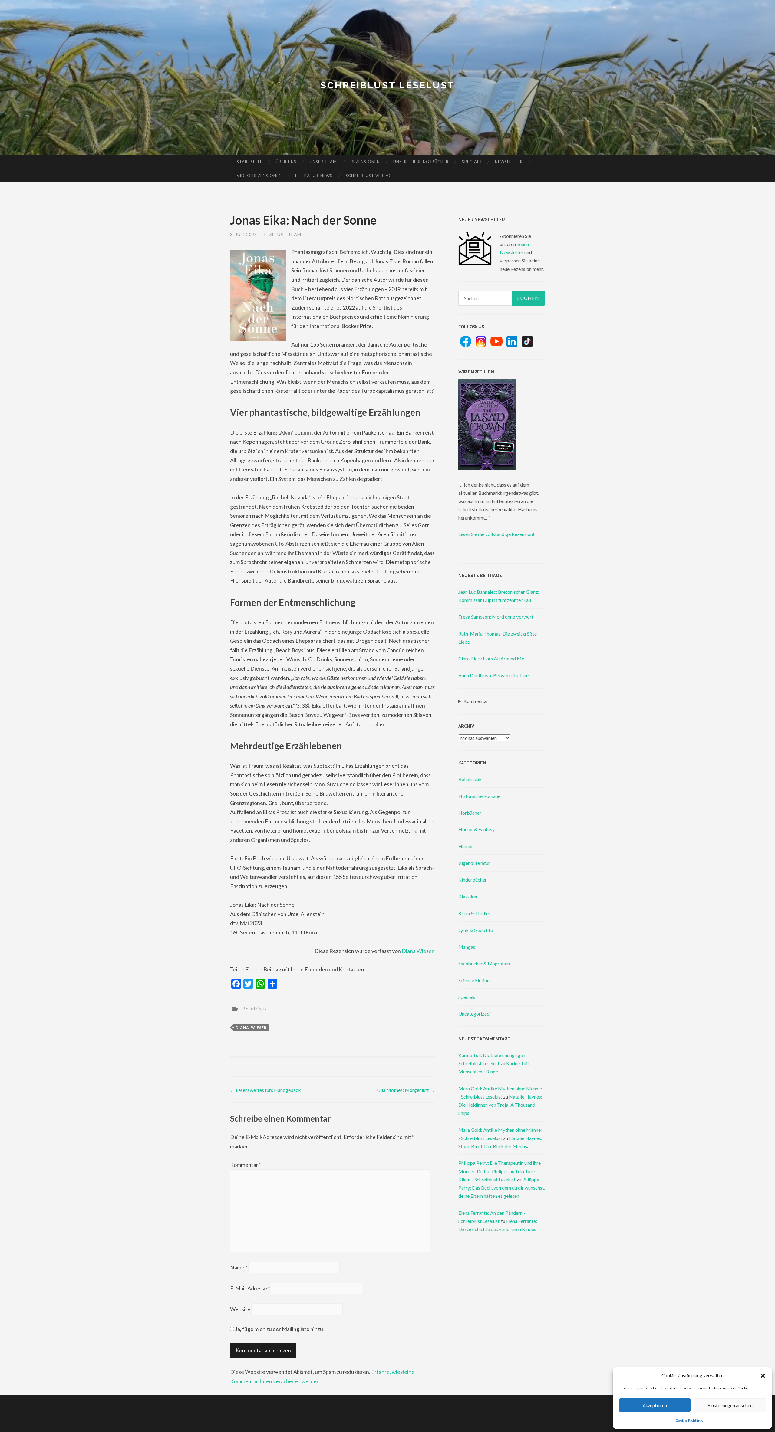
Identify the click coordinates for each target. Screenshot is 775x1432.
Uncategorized (474, 1014)
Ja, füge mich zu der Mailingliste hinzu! (279, 1328)
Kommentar (245, 1164)
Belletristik (255, 1008)
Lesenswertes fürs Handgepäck (265, 1090)
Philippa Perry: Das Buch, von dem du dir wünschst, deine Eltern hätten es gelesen (501, 1188)
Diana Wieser (418, 951)
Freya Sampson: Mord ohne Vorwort (495, 616)
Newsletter (509, 161)
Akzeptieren (655, 1405)
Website (240, 1309)
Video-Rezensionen (259, 175)
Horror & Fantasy (476, 829)
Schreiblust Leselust (387, 85)
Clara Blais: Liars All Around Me (491, 658)
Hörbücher (469, 813)
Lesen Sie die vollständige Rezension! (496, 534)
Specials (472, 161)
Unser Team (323, 161)
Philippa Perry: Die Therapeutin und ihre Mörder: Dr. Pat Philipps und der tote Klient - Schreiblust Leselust (499, 1171)
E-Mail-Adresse (250, 1288)
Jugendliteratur (474, 863)
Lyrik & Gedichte (475, 930)
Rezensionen (365, 161)
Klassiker (468, 896)
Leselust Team (282, 234)
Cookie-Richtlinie (689, 1420)
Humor (465, 846)
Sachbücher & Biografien (484, 963)
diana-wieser (251, 1027)
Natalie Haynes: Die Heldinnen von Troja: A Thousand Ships (500, 1105)
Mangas (466, 947)
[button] (763, 1376)
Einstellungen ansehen (730, 1405)
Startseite (249, 161)
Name (238, 1267)
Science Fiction (474, 980)
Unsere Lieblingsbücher (421, 161)
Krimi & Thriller (474, 913)
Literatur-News (313, 175)
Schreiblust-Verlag (369, 175)
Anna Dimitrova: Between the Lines (494, 675)
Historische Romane (479, 796)
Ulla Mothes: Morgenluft (406, 1090)
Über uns (286, 161)
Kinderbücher (472, 879)
